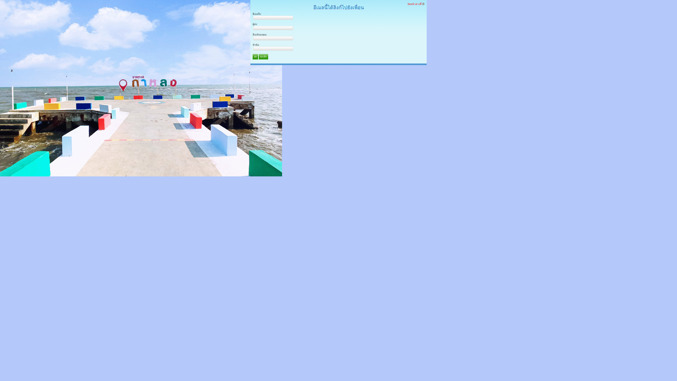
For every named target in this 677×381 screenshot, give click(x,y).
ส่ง (255, 56)
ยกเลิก (263, 56)
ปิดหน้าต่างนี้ (415, 4)
